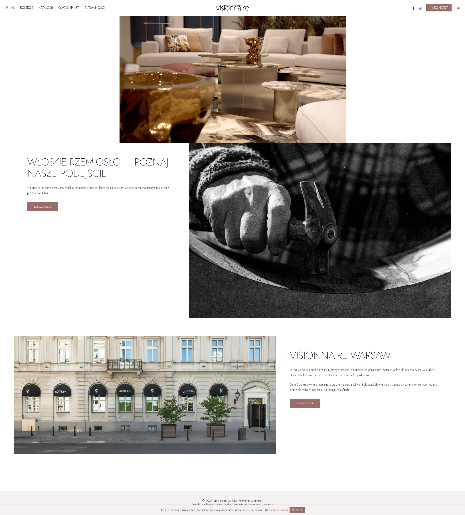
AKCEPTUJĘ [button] (297, 510)
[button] (42, 206)
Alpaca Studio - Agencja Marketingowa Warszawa (244, 505)
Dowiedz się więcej (276, 510)
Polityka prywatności (250, 501)
